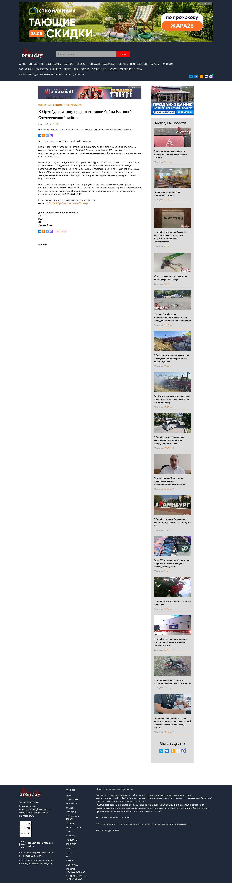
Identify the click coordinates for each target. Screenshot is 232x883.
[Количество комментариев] (173, 162)
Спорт (67, 69)
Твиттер (83, 203)
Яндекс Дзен (45, 225)
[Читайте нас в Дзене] (206, 76)
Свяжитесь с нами (29, 801)
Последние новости (170, 123)
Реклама (123, 63)
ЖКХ (76, 69)
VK (39, 215)
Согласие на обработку (31, 852)
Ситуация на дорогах (102, 63)
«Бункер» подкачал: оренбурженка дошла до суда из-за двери (170, 278)
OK (39, 222)
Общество (42, 69)
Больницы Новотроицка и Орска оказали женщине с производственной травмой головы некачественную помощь (172, 722)
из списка (185, 824)
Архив (22, 63)
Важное (68, 63)
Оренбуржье (99, 69)
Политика (167, 63)
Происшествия (139, 63)
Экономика (26, 69)
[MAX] (51, 135)
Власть (155, 63)
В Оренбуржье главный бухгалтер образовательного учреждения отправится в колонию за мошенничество (170, 236)
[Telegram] (47, 135)
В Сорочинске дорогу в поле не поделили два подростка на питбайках (172, 681)
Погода (85, 69)
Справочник (36, 63)
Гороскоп (81, 63)
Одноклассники (70, 203)
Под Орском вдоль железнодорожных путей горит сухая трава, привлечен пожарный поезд (172, 399)
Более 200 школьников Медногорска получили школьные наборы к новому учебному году (171, 563)
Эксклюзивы (53, 63)
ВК (50, 203)
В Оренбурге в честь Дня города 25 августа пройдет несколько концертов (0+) (172, 522)
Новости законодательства (125, 69)
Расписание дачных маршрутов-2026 (41, 74)
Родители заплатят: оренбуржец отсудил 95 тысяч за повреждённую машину (171, 154)
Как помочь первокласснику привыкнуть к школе (168, 193)
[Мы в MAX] (211, 76)
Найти (123, 53)
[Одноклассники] (43, 135)
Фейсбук (56, 203)
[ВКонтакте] (39, 135)
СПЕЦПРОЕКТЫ (76, 74)
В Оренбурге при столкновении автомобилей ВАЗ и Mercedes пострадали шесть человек (169, 440)
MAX (40, 218)
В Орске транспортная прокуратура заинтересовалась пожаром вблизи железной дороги (171, 358)
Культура (55, 69)
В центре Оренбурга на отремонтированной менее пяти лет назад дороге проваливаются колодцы (172, 317)
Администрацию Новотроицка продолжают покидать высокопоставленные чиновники (170, 481)
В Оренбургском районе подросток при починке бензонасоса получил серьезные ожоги (170, 642)
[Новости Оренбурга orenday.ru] (32, 53)
